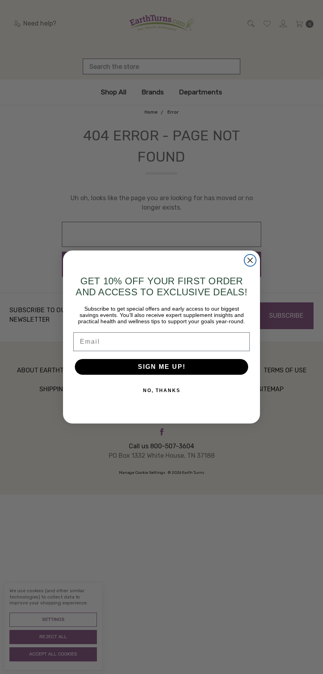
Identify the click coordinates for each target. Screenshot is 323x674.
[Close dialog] (250, 260)
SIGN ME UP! (162, 366)
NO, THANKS (161, 390)
